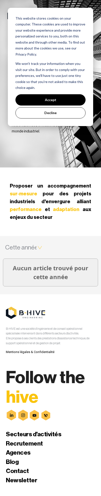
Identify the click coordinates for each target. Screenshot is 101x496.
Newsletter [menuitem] (21, 480)
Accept (50, 100)
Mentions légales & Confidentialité (30, 352)
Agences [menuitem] (18, 453)
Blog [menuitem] (12, 462)
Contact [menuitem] (17, 471)
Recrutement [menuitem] (24, 444)
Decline (50, 113)
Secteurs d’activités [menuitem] (33, 434)
